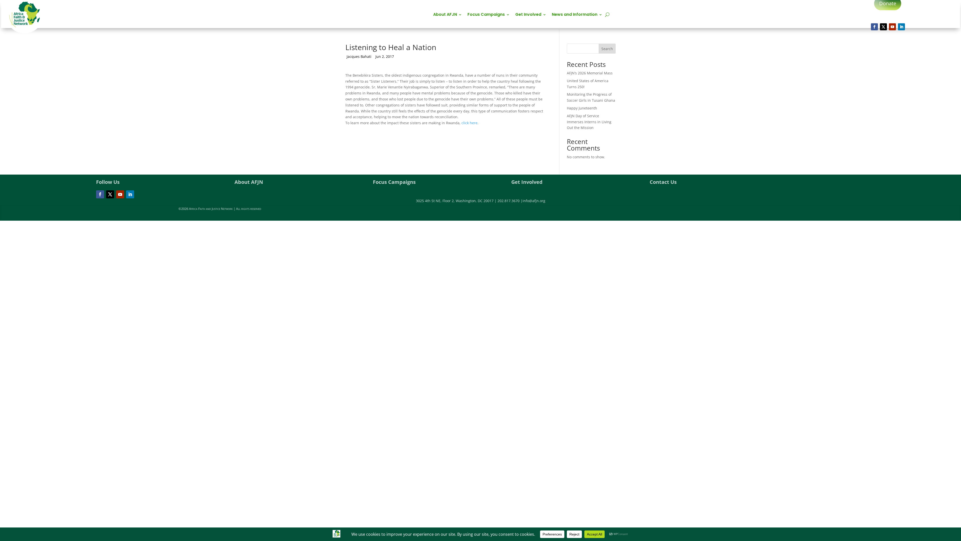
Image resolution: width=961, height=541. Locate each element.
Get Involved (528, 15)
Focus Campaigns (486, 15)
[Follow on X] (883, 26)
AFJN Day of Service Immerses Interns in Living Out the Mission (589, 121)
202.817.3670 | (510, 200)
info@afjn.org (534, 200)
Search (607, 48)
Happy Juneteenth (582, 108)
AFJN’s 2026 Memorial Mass (590, 73)
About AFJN (445, 15)
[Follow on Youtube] (892, 26)
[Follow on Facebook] (874, 26)
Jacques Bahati (359, 56)
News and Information (574, 15)
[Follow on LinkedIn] (901, 26)
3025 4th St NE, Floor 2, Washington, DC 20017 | (457, 200)
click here (469, 122)
